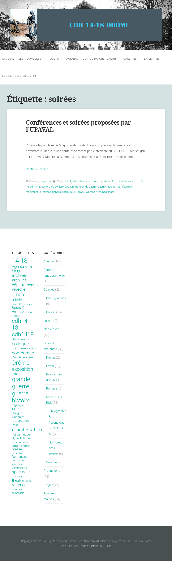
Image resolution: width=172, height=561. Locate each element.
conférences (62, 186)
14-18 (67, 181)
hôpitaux (17, 405)
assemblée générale (22, 304)
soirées (47, 191)
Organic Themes (88, 545)
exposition (22, 369)
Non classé (51, 329)
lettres (26, 421)
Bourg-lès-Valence (122, 181)
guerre (102, 186)
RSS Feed (105, 545)
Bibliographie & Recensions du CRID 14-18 (57, 422)
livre (15, 425)
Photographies (56, 298)
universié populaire (63, 191)
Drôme (74, 186)
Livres (50, 366)
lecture (17, 421)
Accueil (8, 58)
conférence (48, 186)
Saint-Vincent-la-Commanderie (19, 464)
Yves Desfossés (105, 191)
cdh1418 (35, 186)
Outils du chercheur (99, 58)
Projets (52, 58)
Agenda (72, 58)
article (17, 300)
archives (19, 275)
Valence (90, 191)
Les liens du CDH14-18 (19, 75)
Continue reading (37, 169)
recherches (17, 453)
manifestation (125, 186)
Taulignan (17, 476)
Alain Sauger (80, 181)
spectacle (21, 471)
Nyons (15, 438)
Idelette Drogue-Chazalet (18, 413)
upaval (80, 191)
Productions (52, 471)
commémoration (24, 348)
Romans (52, 388)
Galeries (130, 58)
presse (17, 449)
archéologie (95, 181)
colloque (20, 343)
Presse (50, 312)
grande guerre (87, 186)
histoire (111, 186)
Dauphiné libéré (22, 357)
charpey (16, 339)
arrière (19, 295)
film (14, 373)
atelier (107, 181)
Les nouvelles (30, 58)
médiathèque (33, 191)
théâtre (18, 480)
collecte (25, 339)
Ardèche (18, 289)
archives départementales (26, 282)
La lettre (152, 58)
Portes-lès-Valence (21, 446)
